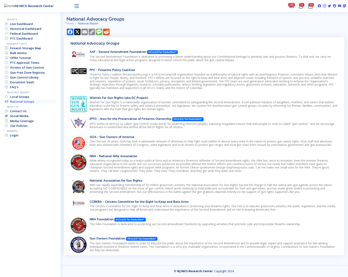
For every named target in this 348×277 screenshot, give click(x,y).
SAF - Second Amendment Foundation (118, 52)
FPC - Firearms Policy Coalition (112, 70)
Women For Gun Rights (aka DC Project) (119, 98)
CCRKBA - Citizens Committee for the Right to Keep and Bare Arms (139, 202)
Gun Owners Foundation (107, 238)
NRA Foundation (102, 219)
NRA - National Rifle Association (113, 156)
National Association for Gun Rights (116, 181)
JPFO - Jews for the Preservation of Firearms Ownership (131, 119)
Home (70, 23)
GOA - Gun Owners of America (112, 137)
